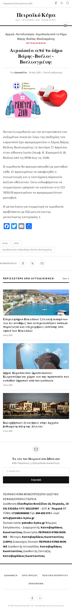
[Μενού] (65, 25)
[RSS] (40, 598)
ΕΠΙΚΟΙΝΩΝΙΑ (36, 583)
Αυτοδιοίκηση (25, 34)
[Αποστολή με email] (42, 263)
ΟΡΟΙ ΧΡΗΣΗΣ (30, 575)
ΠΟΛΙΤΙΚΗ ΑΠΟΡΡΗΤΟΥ (55, 575)
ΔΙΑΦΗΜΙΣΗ (11, 575)
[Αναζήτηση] (67, 3)
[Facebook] (55, 3)
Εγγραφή (36, 480)
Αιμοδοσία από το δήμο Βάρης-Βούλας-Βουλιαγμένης (27, 249)
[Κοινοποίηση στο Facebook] (23, 263)
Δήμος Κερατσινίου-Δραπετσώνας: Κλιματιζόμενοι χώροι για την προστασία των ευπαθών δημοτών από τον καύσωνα (36, 376)
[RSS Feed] (61, 3)
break (5, 243)
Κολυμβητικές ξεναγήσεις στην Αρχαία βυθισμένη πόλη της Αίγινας (31, 424)
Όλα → (65, 278)
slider (16, 243)
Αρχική (9, 34)
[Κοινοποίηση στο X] (32, 263)
